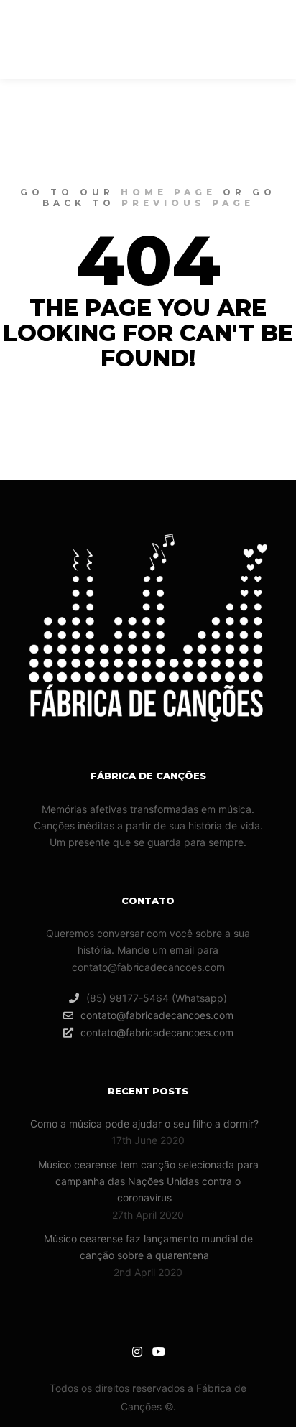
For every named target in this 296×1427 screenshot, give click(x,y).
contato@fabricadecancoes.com (156, 1015)
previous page (187, 202)
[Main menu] (205, 39)
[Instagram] (237, 39)
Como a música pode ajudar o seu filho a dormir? (144, 1123)
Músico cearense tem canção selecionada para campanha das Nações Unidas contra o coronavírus (148, 1181)
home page (168, 192)
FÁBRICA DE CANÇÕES (88, 39)
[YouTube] (258, 39)
